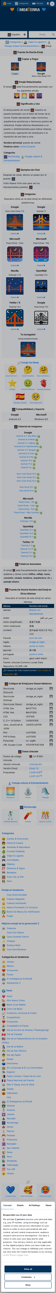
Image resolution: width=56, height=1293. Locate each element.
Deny (28, 1285)
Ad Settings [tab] (34, 1205)
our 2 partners (18, 1219)
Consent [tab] (7, 1205)
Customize (26, 1277)
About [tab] (49, 1205)
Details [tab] (20, 1205)
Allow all (28, 1269)
